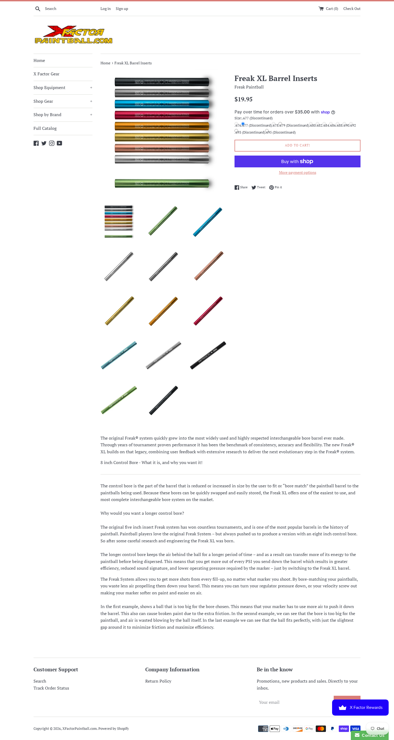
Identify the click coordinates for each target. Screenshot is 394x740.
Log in (106, 8)
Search (40, 681)
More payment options (297, 172)
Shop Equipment (63, 87)
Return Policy (158, 681)
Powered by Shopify (113, 728)
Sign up (122, 8)
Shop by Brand (63, 114)
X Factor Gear (47, 74)
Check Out (351, 8)
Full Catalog (45, 128)
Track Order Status (51, 688)
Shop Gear (63, 101)
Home (39, 60)
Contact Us (372, 735)
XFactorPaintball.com (79, 728)
